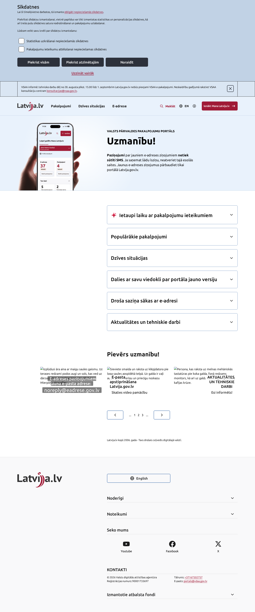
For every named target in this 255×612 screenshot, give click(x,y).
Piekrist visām (38, 62)
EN (187, 106)
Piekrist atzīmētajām (82, 62)
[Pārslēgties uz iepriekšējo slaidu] (115, 414)
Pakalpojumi (61, 106)
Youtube (126, 551)
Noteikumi (117, 514)
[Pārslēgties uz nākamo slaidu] (162, 414)
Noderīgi (115, 498)
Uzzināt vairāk (82, 73)
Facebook (172, 551)
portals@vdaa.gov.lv (195, 581)
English (142, 478)
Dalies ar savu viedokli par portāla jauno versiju (164, 279)
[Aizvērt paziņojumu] (230, 88)
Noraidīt (126, 62)
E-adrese (119, 106)
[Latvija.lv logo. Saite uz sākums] (30, 107)
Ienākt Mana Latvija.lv (216, 105)
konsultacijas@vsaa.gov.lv (62, 90)
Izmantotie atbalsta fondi (131, 594)
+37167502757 (194, 577)
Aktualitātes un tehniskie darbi (145, 322)
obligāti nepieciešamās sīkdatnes (83, 11)
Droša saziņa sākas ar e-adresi (144, 300)
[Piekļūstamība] (194, 106)
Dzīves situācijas (91, 106)
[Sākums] (49, 479)
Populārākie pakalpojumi (139, 236)
